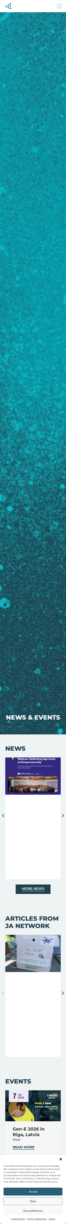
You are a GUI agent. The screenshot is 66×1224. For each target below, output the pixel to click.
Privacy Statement (37, 1219)
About (52, 1219)
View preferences (33, 1210)
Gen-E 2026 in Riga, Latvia (29, 1131)
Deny (33, 1201)
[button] (60, 1159)
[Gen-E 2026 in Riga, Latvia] (33, 1105)
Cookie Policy (18, 1219)
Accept (33, 1191)
